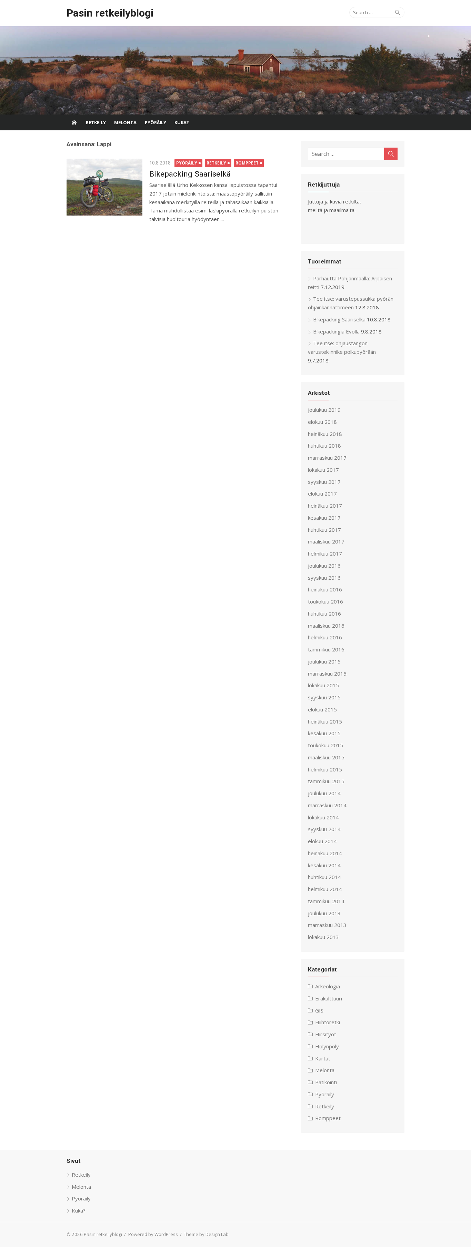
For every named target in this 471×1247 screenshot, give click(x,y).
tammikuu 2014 (326, 901)
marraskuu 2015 (327, 673)
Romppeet (247, 163)
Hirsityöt (325, 1034)
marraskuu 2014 (327, 805)
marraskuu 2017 (327, 457)
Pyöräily (155, 122)
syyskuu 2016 (324, 577)
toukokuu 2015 (325, 745)
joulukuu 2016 (324, 565)
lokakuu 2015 (323, 685)
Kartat (322, 1058)
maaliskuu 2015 (326, 757)
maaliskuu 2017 (326, 541)
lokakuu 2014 (323, 817)
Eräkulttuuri (328, 998)
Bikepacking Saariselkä (190, 173)
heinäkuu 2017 (325, 505)
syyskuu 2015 (324, 697)
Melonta (125, 122)
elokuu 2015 (322, 709)
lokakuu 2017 (323, 469)
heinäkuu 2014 (325, 853)
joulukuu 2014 (324, 793)
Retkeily (96, 122)
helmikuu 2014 (325, 889)
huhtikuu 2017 (324, 529)
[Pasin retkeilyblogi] (235, 70)
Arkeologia (327, 986)
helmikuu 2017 (325, 553)
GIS (319, 1010)
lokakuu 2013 (323, 937)
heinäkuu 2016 (325, 589)
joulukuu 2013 (324, 913)
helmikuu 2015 (325, 769)
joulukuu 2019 (324, 409)
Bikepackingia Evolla (336, 331)
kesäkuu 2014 (324, 865)
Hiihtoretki (327, 1022)
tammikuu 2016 (326, 649)
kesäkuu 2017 (324, 517)
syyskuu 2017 (324, 481)
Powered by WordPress (153, 1234)
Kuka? (181, 122)
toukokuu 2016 (325, 601)
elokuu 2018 (322, 421)
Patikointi (326, 1082)
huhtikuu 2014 (324, 877)
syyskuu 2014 (324, 829)
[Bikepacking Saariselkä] (104, 187)
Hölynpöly (327, 1046)
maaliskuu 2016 (326, 625)
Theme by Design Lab (206, 1234)
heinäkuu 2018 (325, 433)
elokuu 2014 (322, 841)
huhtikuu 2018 (324, 445)
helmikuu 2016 (325, 637)
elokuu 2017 (322, 493)
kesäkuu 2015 (324, 733)
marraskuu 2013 (327, 924)
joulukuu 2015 (324, 661)
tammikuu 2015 (326, 781)
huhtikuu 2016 (324, 613)
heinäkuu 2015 (325, 721)
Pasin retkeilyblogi (110, 13)
